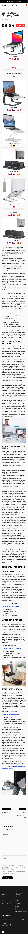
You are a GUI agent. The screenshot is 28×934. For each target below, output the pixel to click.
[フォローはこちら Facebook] (3, 924)
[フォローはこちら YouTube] (10, 924)
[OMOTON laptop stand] (14, 441)
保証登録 (3, 896)
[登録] (23, 919)
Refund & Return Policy (20, 911)
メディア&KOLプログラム (7, 905)
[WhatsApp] (13, 25)
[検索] (5, 5)
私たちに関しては (19, 893)
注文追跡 (17, 906)
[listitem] (3, 25)
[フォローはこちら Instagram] (6, 924)
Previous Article (6, 809)
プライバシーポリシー (15, 867)
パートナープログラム (6, 903)
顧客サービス (18, 908)
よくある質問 (18, 903)
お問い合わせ (18, 894)
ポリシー (17, 905)
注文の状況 (4, 894)
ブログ (16, 896)
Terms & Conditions (19, 909)
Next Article (22, 809)
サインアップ (4, 893)
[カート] (25, 5)
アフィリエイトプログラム (7, 908)
